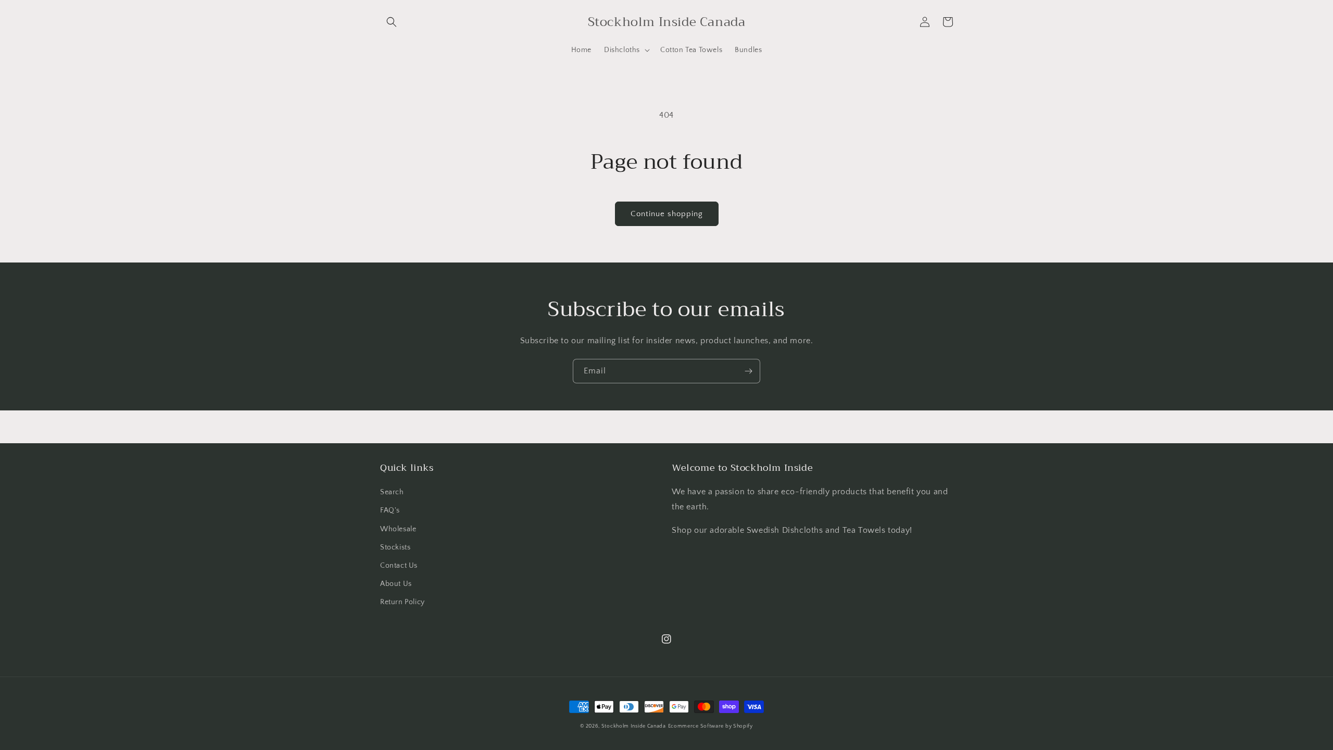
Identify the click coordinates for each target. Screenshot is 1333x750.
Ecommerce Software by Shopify (710, 726)
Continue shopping (667, 213)
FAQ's (390, 510)
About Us (396, 584)
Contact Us (399, 565)
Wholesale (398, 529)
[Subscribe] (748, 371)
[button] (391, 21)
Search (392, 492)
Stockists (395, 547)
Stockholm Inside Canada (633, 726)
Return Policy (402, 602)
